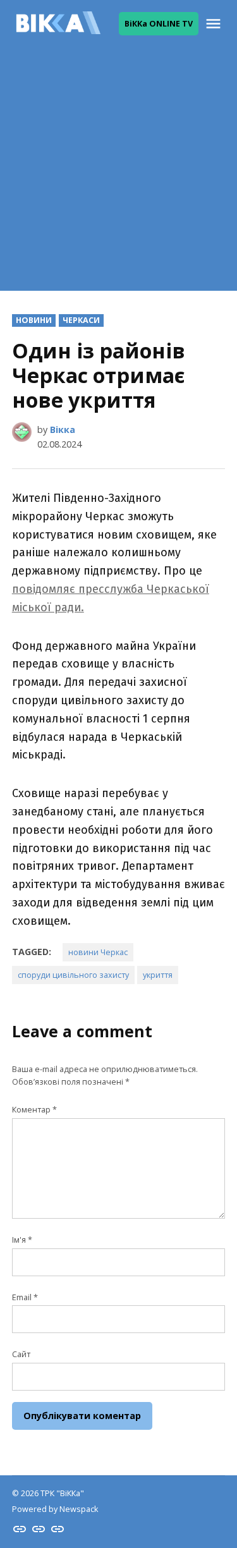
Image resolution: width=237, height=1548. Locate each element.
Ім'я (22, 1239)
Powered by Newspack (55, 1509)
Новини (34, 320)
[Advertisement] (118, 172)
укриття (158, 975)
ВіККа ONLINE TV (159, 23)
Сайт (21, 1354)
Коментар (34, 1109)
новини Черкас (98, 952)
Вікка (62, 430)
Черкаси (81, 320)
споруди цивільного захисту (73, 975)
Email (25, 1297)
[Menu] (215, 24)
